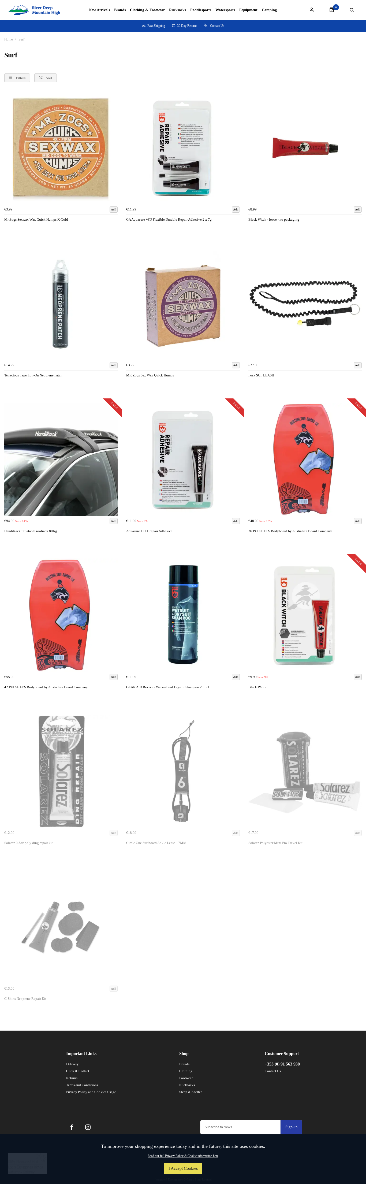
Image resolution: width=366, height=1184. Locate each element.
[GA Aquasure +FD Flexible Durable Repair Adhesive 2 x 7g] (183, 147)
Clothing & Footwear (147, 10)
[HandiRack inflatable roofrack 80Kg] (61, 459)
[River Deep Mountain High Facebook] (72, 1127)
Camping (269, 10)
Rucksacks (177, 10)
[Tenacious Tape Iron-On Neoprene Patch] (61, 303)
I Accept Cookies (183, 1168)
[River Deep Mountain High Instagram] (88, 1127)
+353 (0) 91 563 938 (282, 1064)
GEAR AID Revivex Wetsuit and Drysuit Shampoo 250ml (167, 687)
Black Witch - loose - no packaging (273, 219)
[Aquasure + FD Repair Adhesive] (183, 459)
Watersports (225, 10)
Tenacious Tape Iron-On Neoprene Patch (33, 375)
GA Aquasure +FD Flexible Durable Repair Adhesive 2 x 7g (169, 219)
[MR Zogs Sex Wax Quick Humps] (183, 303)
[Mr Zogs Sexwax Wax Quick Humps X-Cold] (61, 147)
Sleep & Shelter (190, 1092)
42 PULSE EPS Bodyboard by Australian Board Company (46, 687)
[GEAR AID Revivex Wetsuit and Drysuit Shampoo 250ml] (183, 615)
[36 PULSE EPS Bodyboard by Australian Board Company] (305, 459)
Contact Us (273, 1071)
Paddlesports (200, 10)
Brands (120, 10)
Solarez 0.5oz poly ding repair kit (28, 843)
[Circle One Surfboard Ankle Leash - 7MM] (183, 771)
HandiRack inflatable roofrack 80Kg (30, 531)
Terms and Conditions (82, 1085)
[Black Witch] (305, 615)
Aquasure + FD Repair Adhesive (149, 531)
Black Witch (257, 687)
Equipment (248, 10)
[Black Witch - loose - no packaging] (305, 147)
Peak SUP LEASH (261, 375)
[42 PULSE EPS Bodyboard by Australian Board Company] (61, 615)
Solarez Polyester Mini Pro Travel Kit (275, 843)
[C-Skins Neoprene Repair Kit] (61, 927)
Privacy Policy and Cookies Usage (91, 1092)
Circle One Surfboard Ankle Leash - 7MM (156, 843)
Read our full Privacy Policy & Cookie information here (183, 1155)
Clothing (185, 1071)
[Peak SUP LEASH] (305, 303)
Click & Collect (77, 1071)
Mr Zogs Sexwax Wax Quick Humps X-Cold (36, 219)
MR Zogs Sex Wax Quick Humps (150, 375)
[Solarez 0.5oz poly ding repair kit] (61, 771)
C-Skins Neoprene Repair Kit (25, 999)
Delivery (72, 1064)
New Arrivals (99, 10)
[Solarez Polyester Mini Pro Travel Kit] (305, 771)
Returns (71, 1078)
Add (113, 209)
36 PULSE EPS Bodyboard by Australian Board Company (290, 531)
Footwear (186, 1078)
